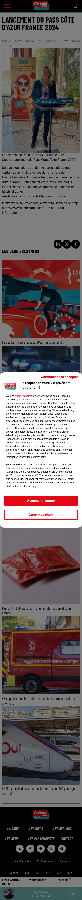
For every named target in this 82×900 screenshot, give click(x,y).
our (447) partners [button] (24, 395)
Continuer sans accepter (59, 376)
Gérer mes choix (41, 514)
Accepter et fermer (41, 500)
